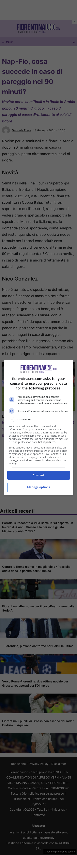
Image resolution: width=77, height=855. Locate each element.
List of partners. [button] (47, 442)
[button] (38, 419)
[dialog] (38, 427)
